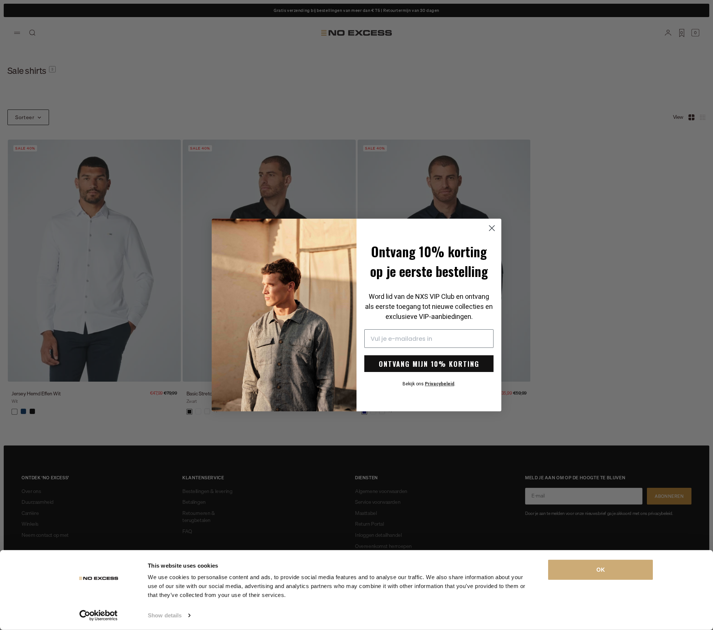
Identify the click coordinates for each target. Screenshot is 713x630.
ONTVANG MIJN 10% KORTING (429, 364)
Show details (165, 615)
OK (600, 570)
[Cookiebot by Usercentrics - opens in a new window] (98, 615)
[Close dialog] (491, 228)
